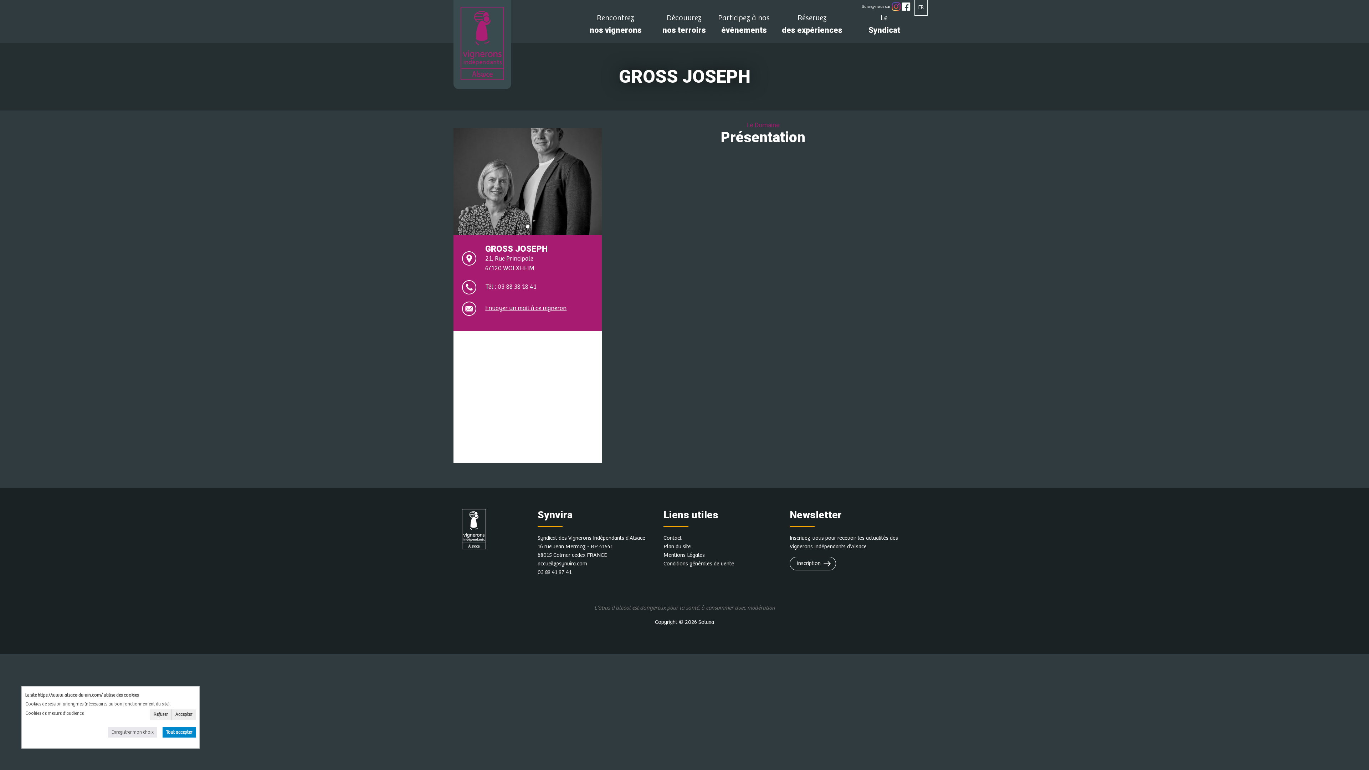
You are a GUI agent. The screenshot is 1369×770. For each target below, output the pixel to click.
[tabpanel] (527, 181)
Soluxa (706, 622)
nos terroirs (684, 26)
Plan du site (677, 547)
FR (921, 7)
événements (744, 26)
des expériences (812, 26)
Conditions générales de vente (698, 564)
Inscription (809, 563)
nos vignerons (616, 26)
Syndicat (884, 26)
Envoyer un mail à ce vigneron (525, 308)
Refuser (161, 714)
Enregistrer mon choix (133, 732)
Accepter (183, 714)
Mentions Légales (684, 555)
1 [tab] (527, 227)
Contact (672, 538)
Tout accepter (179, 732)
